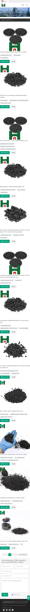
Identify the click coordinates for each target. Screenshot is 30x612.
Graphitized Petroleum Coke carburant (8, 189)
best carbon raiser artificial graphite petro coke (9, 370)
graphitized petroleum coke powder (7, 143)
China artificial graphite (23, 328)
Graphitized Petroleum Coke (6, 55)
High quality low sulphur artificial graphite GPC (12, 186)
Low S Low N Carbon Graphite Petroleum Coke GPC (14, 541)
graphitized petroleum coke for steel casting (9, 328)
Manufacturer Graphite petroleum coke (8, 149)
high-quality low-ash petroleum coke (7, 146)
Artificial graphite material (5, 325)
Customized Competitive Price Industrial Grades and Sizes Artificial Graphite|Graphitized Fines (14, 276)
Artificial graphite (17, 55)
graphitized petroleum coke (6, 282)
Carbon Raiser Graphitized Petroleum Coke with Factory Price (14, 321)
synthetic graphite (4, 192)
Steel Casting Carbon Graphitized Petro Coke (11, 411)
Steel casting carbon (4, 414)
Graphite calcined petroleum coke (7, 280)
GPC (22, 544)
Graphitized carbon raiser (5, 501)
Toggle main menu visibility (23, 5)
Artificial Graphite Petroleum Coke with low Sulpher (13, 52)
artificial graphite (4, 237)
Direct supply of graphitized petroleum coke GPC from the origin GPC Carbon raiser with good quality (15, 231)
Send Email (4, 61)
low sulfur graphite (4, 57)
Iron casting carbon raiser (19, 457)
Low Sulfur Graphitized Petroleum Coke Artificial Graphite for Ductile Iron (15, 366)
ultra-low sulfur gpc (21, 189)
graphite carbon (3, 544)
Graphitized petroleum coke (6, 235)
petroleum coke (18, 280)
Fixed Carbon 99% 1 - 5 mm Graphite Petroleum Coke (14, 140)
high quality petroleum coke (18, 235)
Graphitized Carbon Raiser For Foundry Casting (12, 497)
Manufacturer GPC (15, 373)
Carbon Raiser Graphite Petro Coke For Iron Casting (13, 454)
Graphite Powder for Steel (6, 103)
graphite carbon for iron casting (6, 457)
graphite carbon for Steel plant (6, 416)
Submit (4, 594)
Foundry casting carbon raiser (6, 503)
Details (13, 61)
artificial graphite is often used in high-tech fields (19, 100)
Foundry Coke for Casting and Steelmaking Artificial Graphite (13, 96)
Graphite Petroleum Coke (13, 544)
